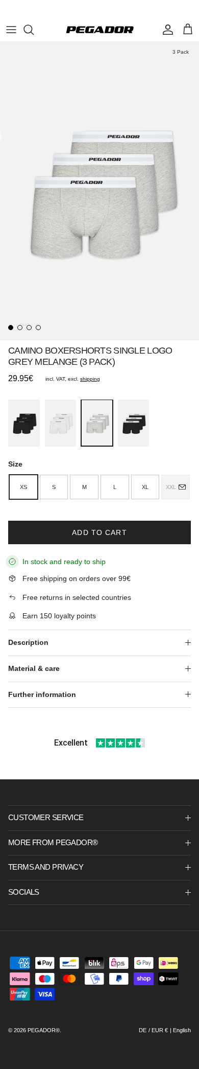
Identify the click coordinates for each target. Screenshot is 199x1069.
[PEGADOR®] (99, 29)
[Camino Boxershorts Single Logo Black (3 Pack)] (24, 423)
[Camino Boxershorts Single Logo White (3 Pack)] (61, 423)
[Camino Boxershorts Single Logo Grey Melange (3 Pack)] (97, 423)
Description (28, 642)
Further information (42, 694)
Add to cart (99, 532)
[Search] (33, 29)
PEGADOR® (44, 1030)
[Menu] (11, 29)
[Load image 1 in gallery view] (99, 190)
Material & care (34, 668)
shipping (90, 379)
